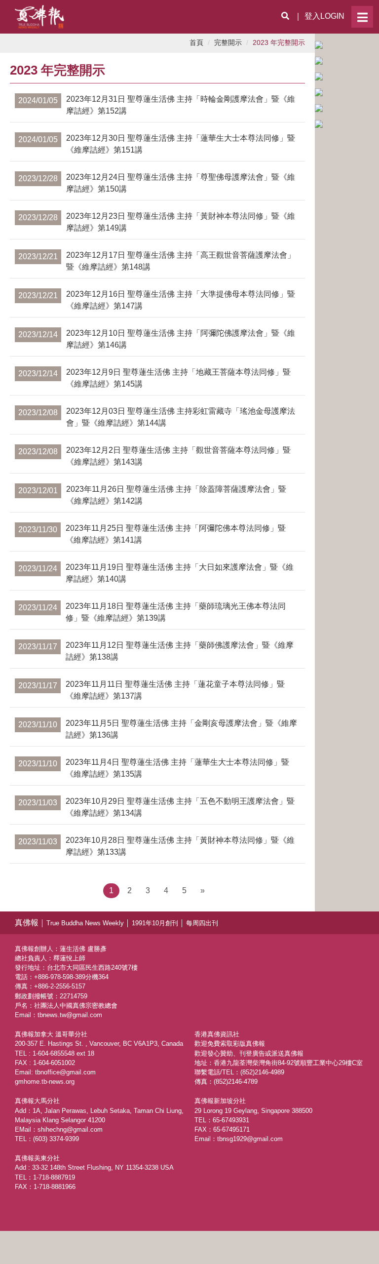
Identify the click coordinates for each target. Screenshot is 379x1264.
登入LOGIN (324, 16)
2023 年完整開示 (279, 42)
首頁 (196, 42)
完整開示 (228, 42)
